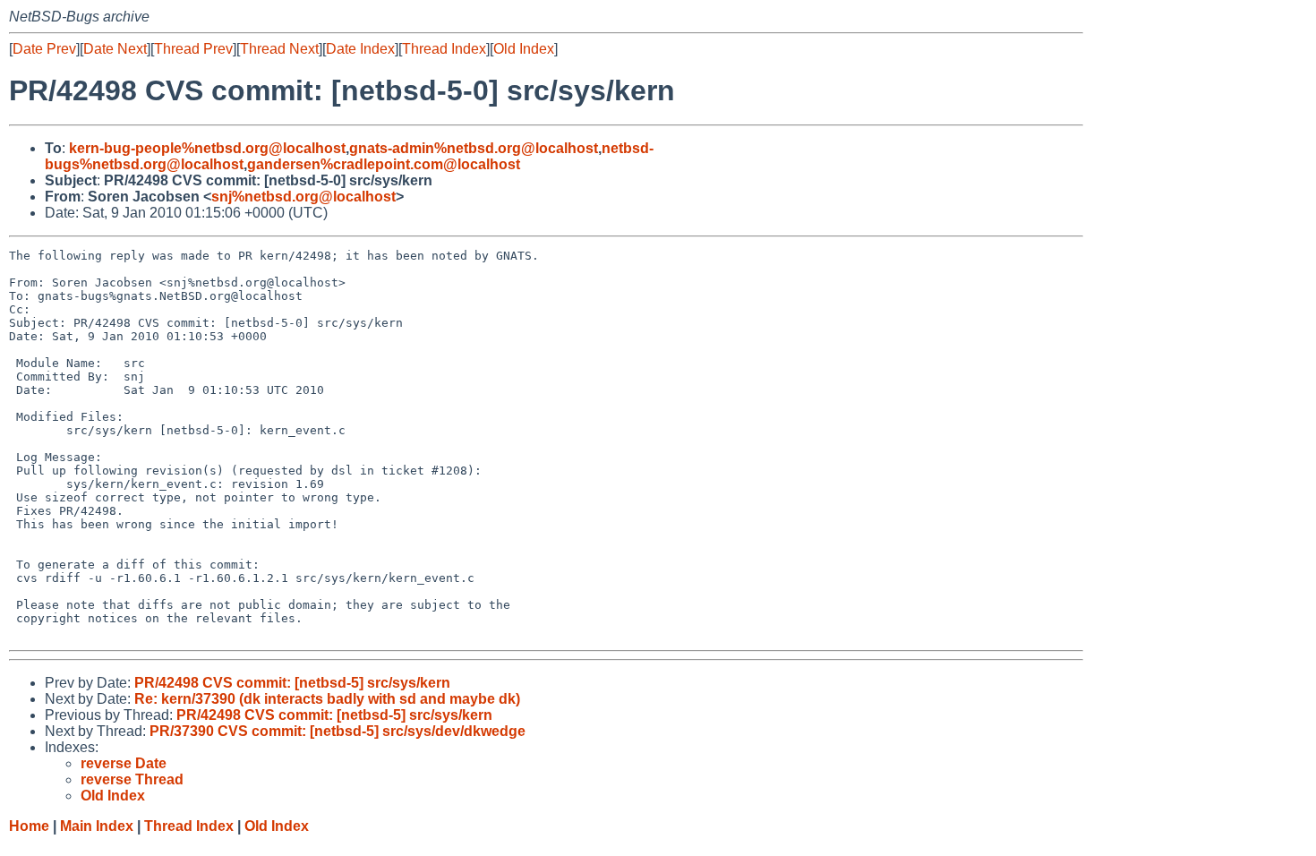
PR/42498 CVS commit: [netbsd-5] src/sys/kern (292, 682)
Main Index (96, 826)
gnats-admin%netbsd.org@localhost (473, 148)
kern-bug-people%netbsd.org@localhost (207, 148)
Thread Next (279, 48)
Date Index (360, 48)
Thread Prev (193, 48)
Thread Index (444, 48)
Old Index (523, 48)
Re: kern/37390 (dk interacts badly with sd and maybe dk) (327, 698)
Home (29, 826)
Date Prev (44, 48)
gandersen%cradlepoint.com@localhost (383, 164)
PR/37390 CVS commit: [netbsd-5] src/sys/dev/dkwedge (338, 731)
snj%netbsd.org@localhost (303, 196)
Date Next (115, 48)
